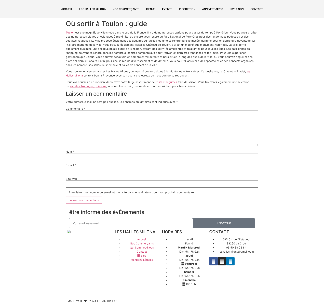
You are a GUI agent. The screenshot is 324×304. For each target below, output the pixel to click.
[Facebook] (213, 261)
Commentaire (75, 108)
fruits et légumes (166, 82)
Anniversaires (212, 9)
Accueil (67, 9)
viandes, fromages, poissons (88, 86)
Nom (70, 151)
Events (167, 9)
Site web (71, 178)
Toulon (70, 32)
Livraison (237, 9)
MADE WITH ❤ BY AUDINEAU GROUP (92, 301)
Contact (256, 9)
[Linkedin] (230, 261)
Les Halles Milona (92, 9)
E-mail (71, 165)
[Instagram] (222, 261)
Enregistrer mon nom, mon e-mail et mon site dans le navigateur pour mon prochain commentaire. (131, 192)
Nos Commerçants (126, 9)
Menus (150, 9)
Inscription (187, 9)
